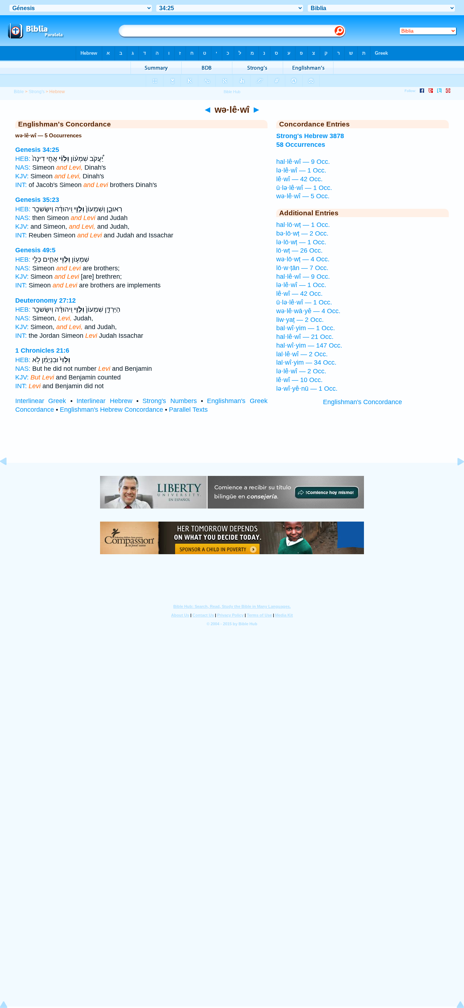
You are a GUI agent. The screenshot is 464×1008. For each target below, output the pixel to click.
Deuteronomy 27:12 (45, 300)
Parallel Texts (188, 409)
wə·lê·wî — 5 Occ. (303, 196)
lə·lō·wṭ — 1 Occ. (301, 242)
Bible (19, 91)
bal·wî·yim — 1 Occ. (305, 328)
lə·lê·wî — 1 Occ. (301, 170)
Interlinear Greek (40, 401)
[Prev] (9, 477)
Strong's (37, 91)
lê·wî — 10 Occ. (299, 379)
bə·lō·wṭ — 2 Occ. (302, 233)
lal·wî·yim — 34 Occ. (306, 362)
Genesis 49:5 (35, 250)
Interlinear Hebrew (104, 401)
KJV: (22, 176)
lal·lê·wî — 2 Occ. (302, 354)
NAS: (22, 167)
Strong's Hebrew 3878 (310, 136)
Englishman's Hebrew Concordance (111, 409)
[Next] (455, 477)
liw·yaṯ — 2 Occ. (300, 319)
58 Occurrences (300, 144)
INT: (21, 184)
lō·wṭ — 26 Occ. (299, 250)
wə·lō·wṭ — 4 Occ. (303, 259)
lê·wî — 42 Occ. (299, 179)
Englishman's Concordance (362, 402)
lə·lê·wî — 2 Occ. (301, 371)
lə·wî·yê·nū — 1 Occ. (306, 388)
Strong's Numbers (169, 401)
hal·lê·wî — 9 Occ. (303, 161)
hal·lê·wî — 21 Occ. (305, 336)
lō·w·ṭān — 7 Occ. (302, 267)
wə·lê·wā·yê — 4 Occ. (308, 311)
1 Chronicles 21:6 (42, 350)
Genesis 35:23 (37, 199)
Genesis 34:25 (37, 149)
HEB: (22, 158)
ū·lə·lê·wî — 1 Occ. (304, 187)
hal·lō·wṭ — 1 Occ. (303, 224)
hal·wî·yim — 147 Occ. (309, 345)
